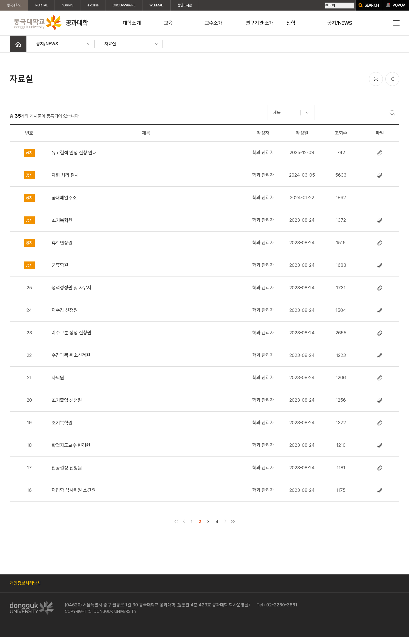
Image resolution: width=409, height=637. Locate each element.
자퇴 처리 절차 (65, 175)
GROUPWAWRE (123, 5)
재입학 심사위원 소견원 (73, 490)
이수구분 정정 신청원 (71, 332)
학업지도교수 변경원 (70, 445)
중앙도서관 (185, 5)
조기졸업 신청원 (66, 400)
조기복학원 (61, 220)
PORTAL (41, 5)
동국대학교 (14, 5)
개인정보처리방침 (25, 583)
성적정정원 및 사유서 (71, 287)
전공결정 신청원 (66, 468)
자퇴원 (57, 378)
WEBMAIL (156, 5)
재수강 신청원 (64, 310)
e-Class (92, 5)
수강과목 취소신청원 (70, 355)
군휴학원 (59, 265)
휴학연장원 (61, 243)
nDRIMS (67, 5)
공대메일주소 (64, 198)
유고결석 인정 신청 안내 (74, 152)
